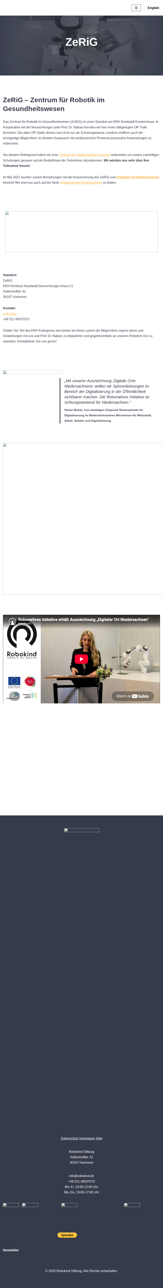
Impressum (87, 1138)
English (153, 8)
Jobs (99, 1138)
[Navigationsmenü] (136, 7)
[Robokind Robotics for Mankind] (24, 8)
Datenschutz (70, 1138)
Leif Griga (10, 313)
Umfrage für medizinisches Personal (84, 155)
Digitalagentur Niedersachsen (81, 182)
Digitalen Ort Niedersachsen (138, 177)
